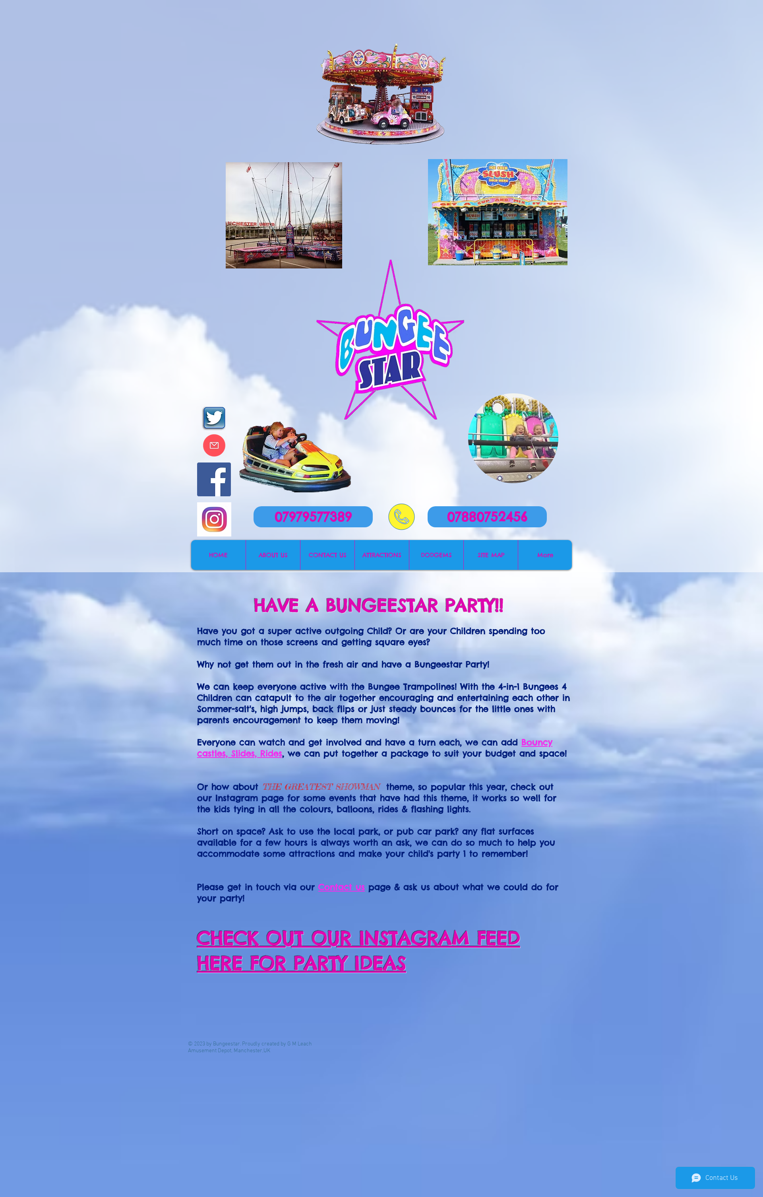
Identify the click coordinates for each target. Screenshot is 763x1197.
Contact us (341, 887)
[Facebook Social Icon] (214, 479)
